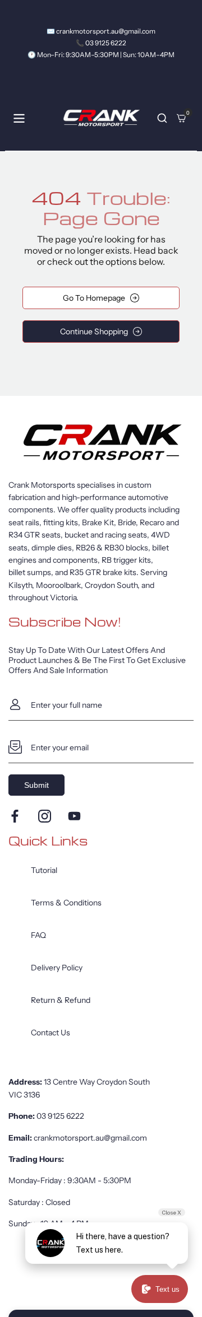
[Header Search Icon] (162, 118)
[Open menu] (19, 118)
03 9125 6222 (60, 1116)
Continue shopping (94, 331)
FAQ (38, 935)
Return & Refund (60, 1000)
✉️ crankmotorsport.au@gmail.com (101, 31)
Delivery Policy (56, 968)
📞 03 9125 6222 (101, 43)
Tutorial (44, 870)
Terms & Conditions (66, 903)
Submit (36, 785)
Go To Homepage (94, 298)
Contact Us (50, 1033)
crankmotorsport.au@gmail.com (90, 1138)
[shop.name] (101, 442)
